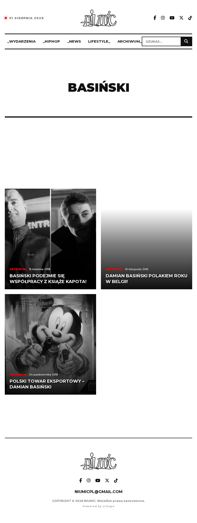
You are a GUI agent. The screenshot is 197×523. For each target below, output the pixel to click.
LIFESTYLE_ (99, 41)
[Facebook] (155, 18)
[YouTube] (172, 18)
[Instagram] (163, 18)
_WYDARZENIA (21, 41)
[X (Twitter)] (181, 18)
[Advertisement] (98, 153)
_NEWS (74, 41)
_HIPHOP (51, 41)
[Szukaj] (186, 41)
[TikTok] (190, 18)
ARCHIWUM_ (129, 41)
